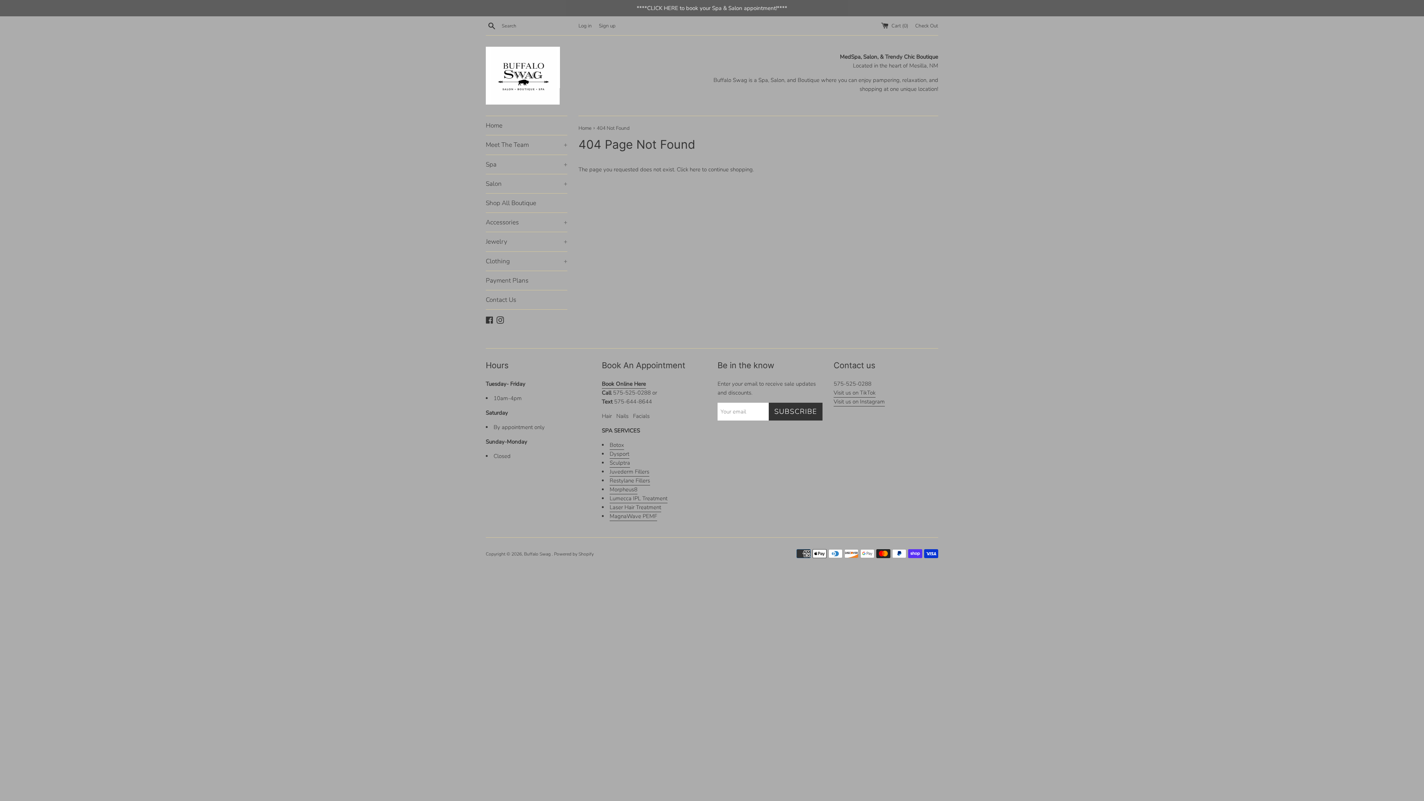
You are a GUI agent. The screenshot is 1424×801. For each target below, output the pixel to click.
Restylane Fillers (630, 480)
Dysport (619, 454)
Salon (526, 183)
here (695, 169)
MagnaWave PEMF (633, 516)
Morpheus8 (623, 489)
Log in (585, 25)
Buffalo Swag (538, 554)
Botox (617, 445)
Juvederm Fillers (629, 471)
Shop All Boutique (511, 203)
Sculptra (620, 463)
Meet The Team (526, 145)
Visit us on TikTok (855, 392)
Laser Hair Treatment (635, 507)
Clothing (526, 261)
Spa (526, 164)
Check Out (926, 25)
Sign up (607, 25)
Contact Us (501, 300)
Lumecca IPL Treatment (639, 498)
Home (494, 125)
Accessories (526, 222)
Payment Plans (507, 280)
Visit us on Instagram (859, 401)
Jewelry (526, 241)
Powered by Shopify (574, 554)
